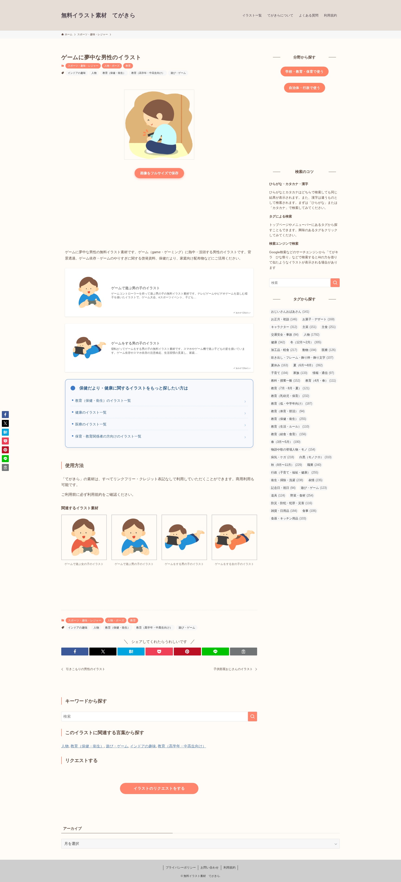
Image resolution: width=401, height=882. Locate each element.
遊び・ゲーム (178, 72)
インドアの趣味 (77, 72)
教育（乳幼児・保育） (290, 396)
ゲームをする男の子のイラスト (135, 343)
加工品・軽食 (284, 350)
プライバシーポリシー (181, 867)
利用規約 (229, 867)
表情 (315, 480)
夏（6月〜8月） (308, 365)
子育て (279, 373)
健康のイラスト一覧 (91, 412)
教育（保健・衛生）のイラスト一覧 (103, 400)
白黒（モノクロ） (315, 457)
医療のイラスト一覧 (91, 424)
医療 (329, 350)
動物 (309, 350)
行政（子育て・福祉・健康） (294, 472)
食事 (309, 510)
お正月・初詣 (284, 319)
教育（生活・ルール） (290, 426)
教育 (128, 65)
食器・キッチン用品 (288, 518)
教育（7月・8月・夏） (290, 388)
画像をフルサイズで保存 (159, 173)
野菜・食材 (301, 495)
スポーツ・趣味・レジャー (83, 65)
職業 (314, 465)
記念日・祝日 (283, 488)
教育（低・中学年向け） (291, 403)
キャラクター (284, 327)
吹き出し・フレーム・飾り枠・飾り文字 (302, 357)
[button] (74, 651)
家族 (300, 373)
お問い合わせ (209, 867)
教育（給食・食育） (288, 434)
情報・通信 (323, 373)
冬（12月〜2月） (305, 342)
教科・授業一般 (285, 380)
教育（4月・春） (320, 380)
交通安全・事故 (284, 334)
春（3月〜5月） (285, 442)
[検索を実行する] (252, 716)
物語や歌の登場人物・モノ (293, 449)
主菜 (309, 327)
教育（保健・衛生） (114, 72)
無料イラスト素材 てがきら (98, 15)
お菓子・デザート (318, 319)
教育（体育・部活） (287, 411)
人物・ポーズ (112, 65)
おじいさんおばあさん (290, 311)
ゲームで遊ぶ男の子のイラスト (135, 288)
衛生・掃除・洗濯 (287, 480)
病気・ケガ (282, 457)
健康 (278, 342)
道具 (278, 495)
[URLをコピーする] (243, 651)
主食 (329, 327)
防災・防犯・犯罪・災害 (291, 503)
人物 (94, 72)
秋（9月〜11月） (286, 465)
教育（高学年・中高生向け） (148, 72)
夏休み (279, 365)
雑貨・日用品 (284, 510)
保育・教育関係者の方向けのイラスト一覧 (108, 436)
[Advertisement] (159, 214)
